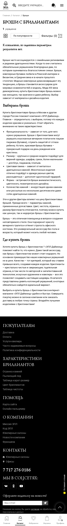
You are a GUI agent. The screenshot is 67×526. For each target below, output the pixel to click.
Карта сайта (10, 404)
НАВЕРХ (59, 507)
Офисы (10, 461)
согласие (35, 509)
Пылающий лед (12, 376)
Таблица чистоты (13, 389)
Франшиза (9, 441)
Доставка (8, 332)
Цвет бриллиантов (13, 384)
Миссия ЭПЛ (10, 424)
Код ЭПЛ (8, 428)
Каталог (16, 15)
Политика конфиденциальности (21, 350)
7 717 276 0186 (16, 470)
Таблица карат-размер (16, 380)
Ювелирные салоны (14, 433)
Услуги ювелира (12, 341)
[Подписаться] (45, 503)
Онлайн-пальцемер (14, 408)
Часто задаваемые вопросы (19, 345)
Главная (6, 15)
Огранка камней (12, 371)
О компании (18, 417)
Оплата (7, 336)
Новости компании (14, 437)
